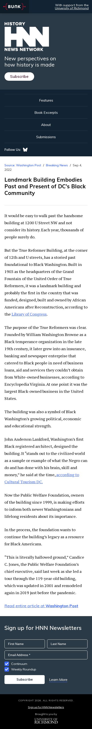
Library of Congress (29, 314)
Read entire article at (41, 605)
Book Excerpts (46, 112)
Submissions (46, 137)
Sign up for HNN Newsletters (46, 707)
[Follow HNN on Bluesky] (25, 149)
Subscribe (19, 76)
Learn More (58, 679)
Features (46, 100)
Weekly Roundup (23, 669)
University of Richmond (72, 8)
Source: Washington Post (22, 165)
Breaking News (57, 165)
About (46, 124)
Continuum (19, 664)
